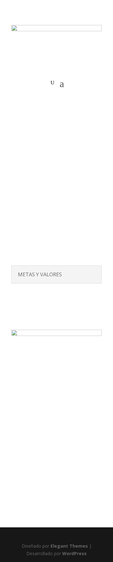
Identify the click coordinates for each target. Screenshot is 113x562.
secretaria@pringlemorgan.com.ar (58, 508)
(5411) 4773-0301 (42, 489)
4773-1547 (56, 501)
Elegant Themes (69, 546)
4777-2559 (75, 489)
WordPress (74, 553)
